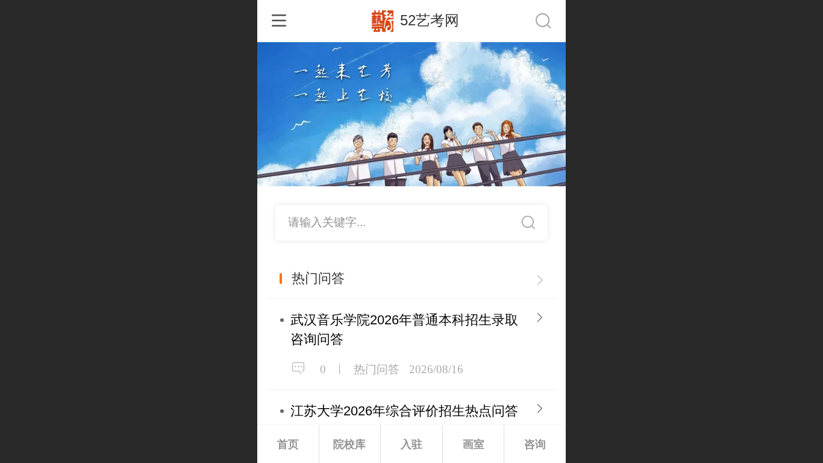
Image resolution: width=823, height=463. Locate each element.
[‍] (540, 278)
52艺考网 (429, 20)
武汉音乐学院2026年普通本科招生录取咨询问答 (404, 329)
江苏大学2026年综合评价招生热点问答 (404, 410)
